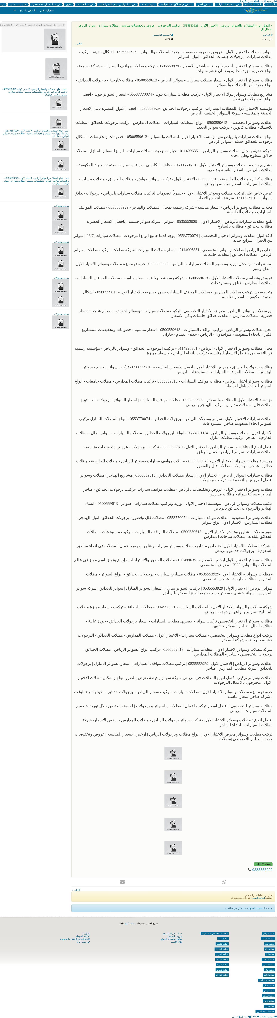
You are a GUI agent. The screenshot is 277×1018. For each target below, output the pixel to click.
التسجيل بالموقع (27, 10)
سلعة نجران (269, 990)
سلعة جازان (269, 985)
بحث (262, 1)
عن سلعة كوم (83, 942)
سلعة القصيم (268, 964)
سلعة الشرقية (222, 975)
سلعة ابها (270, 954)
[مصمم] (60, 228)
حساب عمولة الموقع (173, 933)
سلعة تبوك (269, 1006)
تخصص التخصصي (161, 34)
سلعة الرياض (268, 933)
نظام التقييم (177, 942)
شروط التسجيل (175, 936)
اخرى (69, 4)
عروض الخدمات (85, 4)
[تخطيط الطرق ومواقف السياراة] (60, 264)
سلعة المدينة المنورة (265, 1011)
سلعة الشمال (222, 959)
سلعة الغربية (222, 964)
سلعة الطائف (268, 959)
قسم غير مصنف (18, 4)
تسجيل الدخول (47, 10)
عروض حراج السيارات (228, 4)
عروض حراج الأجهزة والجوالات (176, 4)
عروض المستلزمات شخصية (46, 4)
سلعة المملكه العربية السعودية (215, 933)
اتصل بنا (86, 933)
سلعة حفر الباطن (266, 980)
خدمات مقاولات (61, 206)
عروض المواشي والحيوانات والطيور (117, 4)
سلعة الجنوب (222, 970)
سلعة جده (269, 944)
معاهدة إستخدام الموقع (172, 939)
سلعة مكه (269, 949)
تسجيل (251, 1)
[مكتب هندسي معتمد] (60, 286)
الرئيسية (271, 1)
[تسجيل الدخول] (258, 1)
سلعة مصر (223, 939)
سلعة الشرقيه (268, 939)
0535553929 (262, 869)
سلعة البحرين (222, 954)
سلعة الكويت (222, 944)
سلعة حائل (269, 970)
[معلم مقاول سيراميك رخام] (60, 300)
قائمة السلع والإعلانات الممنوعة (75, 939)
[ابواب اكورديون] (60, 214)
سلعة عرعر (269, 1001)
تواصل (242, 1)
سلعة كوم (129, 923)
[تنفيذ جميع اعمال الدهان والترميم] (60, 322)
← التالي (78, 43)
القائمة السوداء (253, 4)
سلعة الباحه (269, 975)
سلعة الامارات (222, 949)
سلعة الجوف (268, 996)
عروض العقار (204, 4)
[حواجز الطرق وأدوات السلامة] (60, 250)
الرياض (267, 34)
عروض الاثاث (148, 4)
